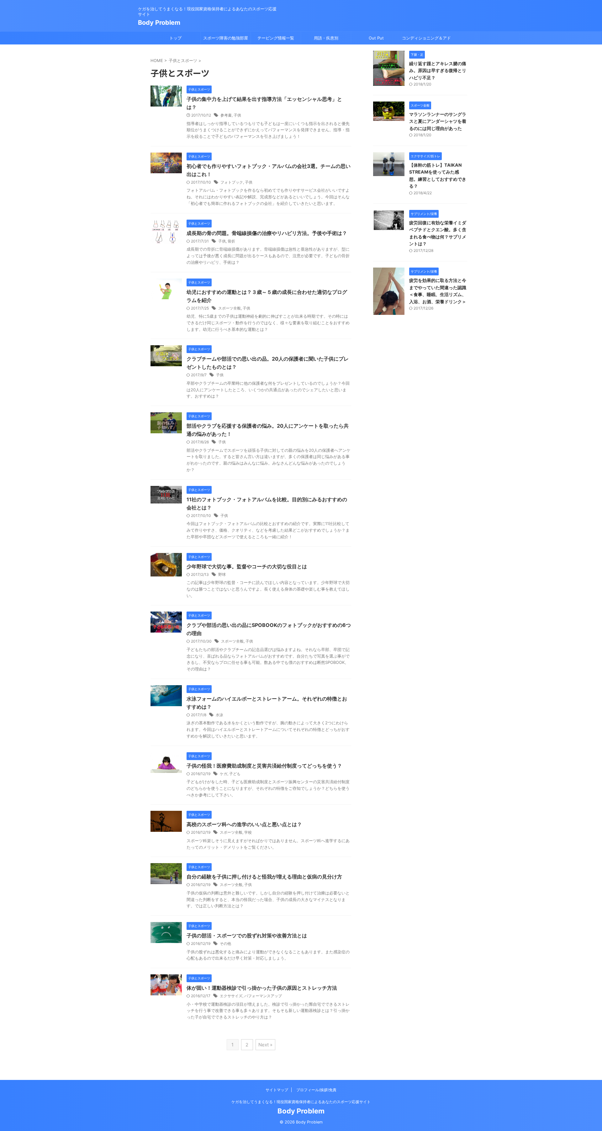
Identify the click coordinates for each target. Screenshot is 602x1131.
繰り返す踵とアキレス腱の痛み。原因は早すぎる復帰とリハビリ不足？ (437, 70)
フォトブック (231, 182)
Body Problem (159, 22)
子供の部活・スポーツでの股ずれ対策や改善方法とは (247, 935)
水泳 (219, 714)
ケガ (223, 773)
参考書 (226, 115)
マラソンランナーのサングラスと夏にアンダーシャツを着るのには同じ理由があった (437, 121)
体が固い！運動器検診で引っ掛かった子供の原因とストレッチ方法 (262, 988)
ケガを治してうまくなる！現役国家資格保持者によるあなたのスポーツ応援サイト (301, 1101)
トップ (175, 37)
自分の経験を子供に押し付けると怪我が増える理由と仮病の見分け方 (264, 876)
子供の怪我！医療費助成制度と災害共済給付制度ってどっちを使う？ (264, 766)
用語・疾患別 (326, 37)
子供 (237, 115)
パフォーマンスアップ (263, 995)
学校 (248, 832)
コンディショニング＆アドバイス (426, 39)
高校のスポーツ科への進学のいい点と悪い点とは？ (244, 824)
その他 (225, 943)
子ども (234, 773)
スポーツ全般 (229, 308)
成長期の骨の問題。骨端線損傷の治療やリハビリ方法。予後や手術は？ (267, 233)
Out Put (376, 37)
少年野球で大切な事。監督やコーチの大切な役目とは (247, 566)
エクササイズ (231, 995)
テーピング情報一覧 (275, 37)
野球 (222, 574)
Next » (265, 1045)
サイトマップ (277, 1089)
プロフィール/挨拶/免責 (316, 1089)
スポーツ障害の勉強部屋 (225, 37)
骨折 (231, 241)
